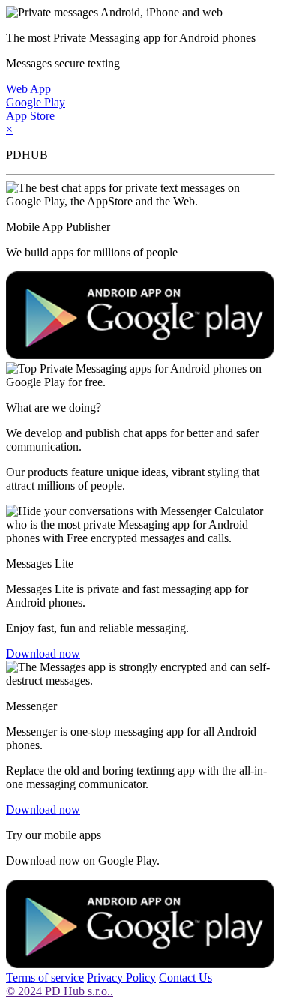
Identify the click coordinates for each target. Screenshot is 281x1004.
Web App (28, 88)
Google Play (35, 102)
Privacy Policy (121, 977)
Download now (43, 653)
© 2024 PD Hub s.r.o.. (59, 991)
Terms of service (45, 977)
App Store (30, 115)
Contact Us (185, 977)
